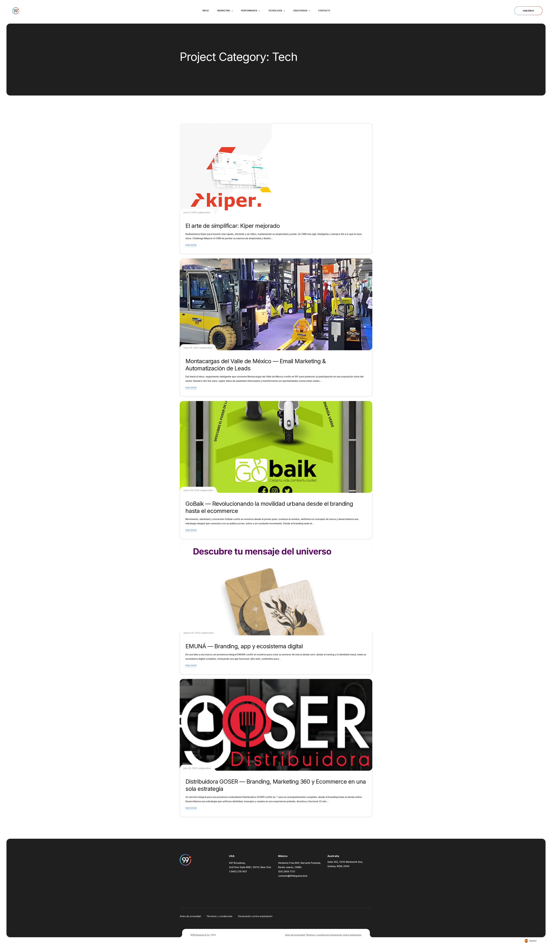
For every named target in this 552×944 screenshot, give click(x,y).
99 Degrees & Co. (201, 935)
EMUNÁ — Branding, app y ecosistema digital (244, 646)
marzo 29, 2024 (191, 490)
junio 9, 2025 (190, 212)
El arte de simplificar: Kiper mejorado (232, 225)
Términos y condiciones (219, 916)
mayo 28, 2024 (191, 348)
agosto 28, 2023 (191, 633)
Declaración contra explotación (255, 916)
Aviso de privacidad (190, 916)
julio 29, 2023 (190, 768)
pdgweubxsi (204, 212)
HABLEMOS (528, 10)
